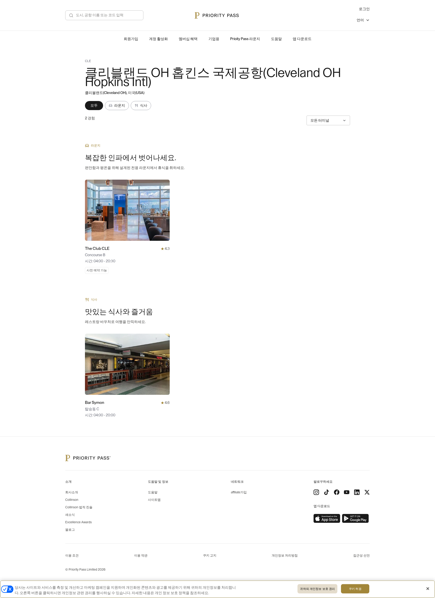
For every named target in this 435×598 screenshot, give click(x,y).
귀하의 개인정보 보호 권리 (317, 588)
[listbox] (363, 20)
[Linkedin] (357, 492)
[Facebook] (336, 492)
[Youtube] (346, 492)
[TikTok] (326, 492)
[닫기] (428, 589)
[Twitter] (367, 492)
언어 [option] (360, 20)
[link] (327, 518)
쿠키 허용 (355, 588)
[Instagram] (316, 492)
